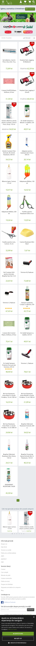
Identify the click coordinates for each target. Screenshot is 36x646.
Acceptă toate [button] (18, 634)
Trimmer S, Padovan (9, 303)
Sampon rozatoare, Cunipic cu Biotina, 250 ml (27, 304)
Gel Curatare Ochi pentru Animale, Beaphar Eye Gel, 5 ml (9, 274)
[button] (18, 643)
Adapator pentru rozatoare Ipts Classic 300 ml (27, 153)
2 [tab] (14, 534)
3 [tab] (17, 534)
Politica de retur (5, 581)
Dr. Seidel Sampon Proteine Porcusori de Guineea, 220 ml (9, 365)
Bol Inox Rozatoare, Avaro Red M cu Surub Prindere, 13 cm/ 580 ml (27, 395)
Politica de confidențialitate (8, 553)
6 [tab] (24, 534)
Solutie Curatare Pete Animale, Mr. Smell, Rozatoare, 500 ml (9, 153)
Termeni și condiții (6, 550)
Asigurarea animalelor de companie (11, 587)
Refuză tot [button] (18, 638)
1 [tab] (12, 534)
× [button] (33, 617)
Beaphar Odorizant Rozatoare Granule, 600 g (27, 425)
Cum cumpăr (4, 572)
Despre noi (4, 544)
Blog (2, 590)
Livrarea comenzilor (6, 578)
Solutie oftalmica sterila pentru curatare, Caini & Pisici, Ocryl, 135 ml (9, 122)
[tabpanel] (18, 17)
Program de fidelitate (7, 584)
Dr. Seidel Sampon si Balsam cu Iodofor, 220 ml (27, 122)
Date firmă (4, 547)
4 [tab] (19, 534)
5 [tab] (21, 534)
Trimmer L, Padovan (27, 363)
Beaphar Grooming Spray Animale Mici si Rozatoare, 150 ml (27, 456)
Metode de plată (5, 575)
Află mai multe (12, 629)
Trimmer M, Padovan (27, 272)
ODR (2, 562)
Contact (3, 569)
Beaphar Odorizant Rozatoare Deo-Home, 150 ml (9, 456)
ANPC (2, 556)
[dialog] (18, 630)
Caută (33, 4)
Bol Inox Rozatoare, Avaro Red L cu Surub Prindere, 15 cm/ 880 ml (8, 425)
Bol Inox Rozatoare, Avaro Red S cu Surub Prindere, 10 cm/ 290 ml (8, 395)
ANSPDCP (3, 559)
